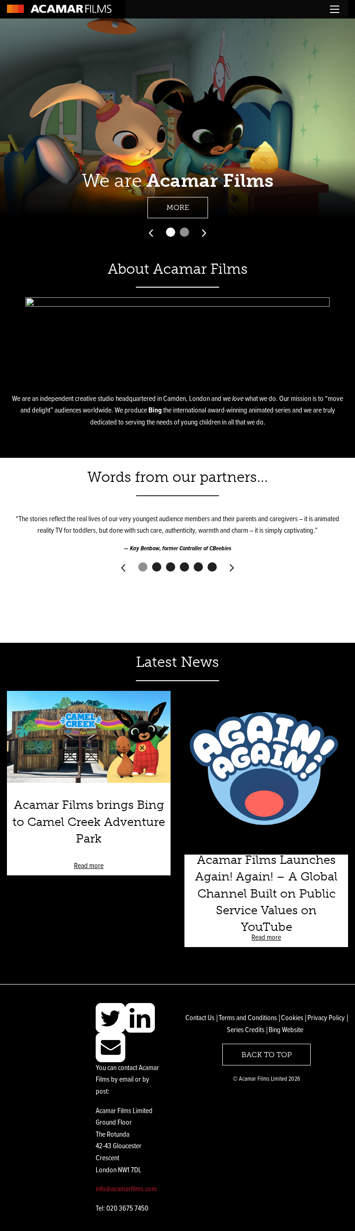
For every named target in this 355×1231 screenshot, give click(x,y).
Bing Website (286, 1030)
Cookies (292, 1018)
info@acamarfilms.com (126, 1189)
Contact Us (199, 1018)
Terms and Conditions (248, 1018)
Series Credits (245, 1030)
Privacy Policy (326, 1018)
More (177, 207)
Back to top (266, 1054)
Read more (89, 866)
